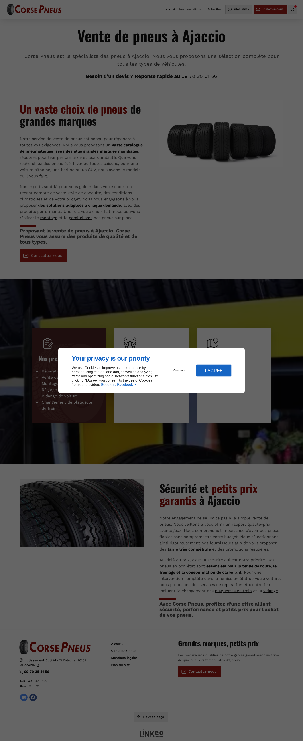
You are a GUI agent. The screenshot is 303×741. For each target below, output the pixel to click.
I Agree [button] (214, 370)
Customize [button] (179, 370)
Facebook (125, 384)
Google (106, 384)
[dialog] (151, 371)
